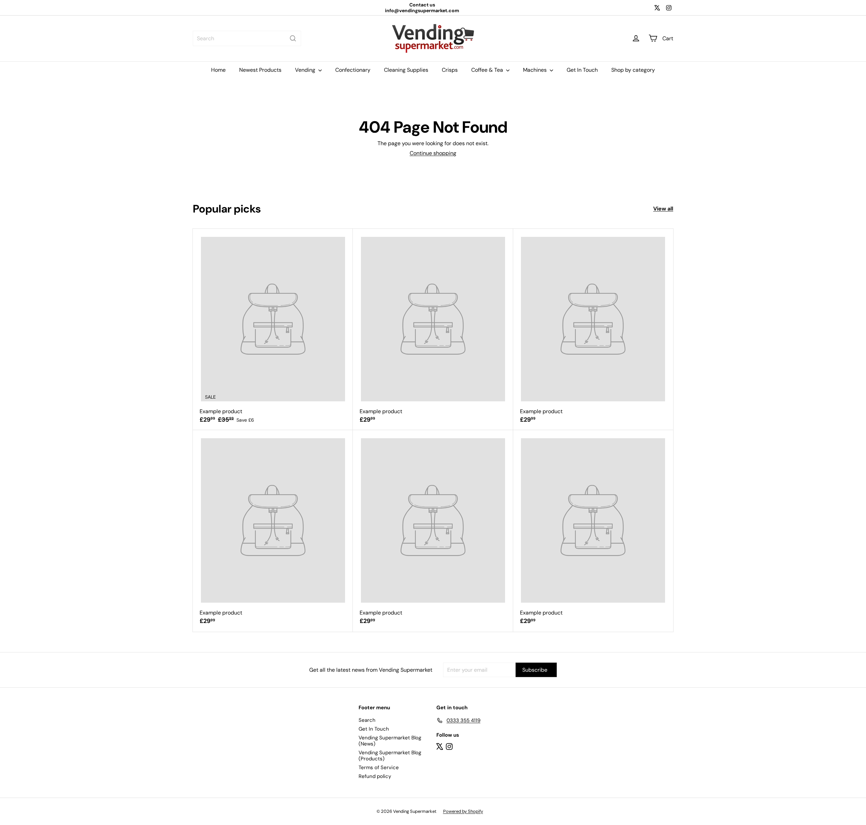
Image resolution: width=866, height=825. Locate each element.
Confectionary (352, 69)
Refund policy (375, 776)
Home (218, 69)
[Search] (293, 38)
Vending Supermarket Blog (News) (390, 740)
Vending (306, 69)
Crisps (450, 69)
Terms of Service (379, 767)
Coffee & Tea (487, 69)
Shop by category (633, 69)
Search (367, 720)
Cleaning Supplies (406, 69)
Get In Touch (582, 69)
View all (663, 208)
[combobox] (247, 38)
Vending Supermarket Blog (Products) (390, 755)
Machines (535, 69)
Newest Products (260, 69)
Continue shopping (433, 153)
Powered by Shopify (463, 811)
